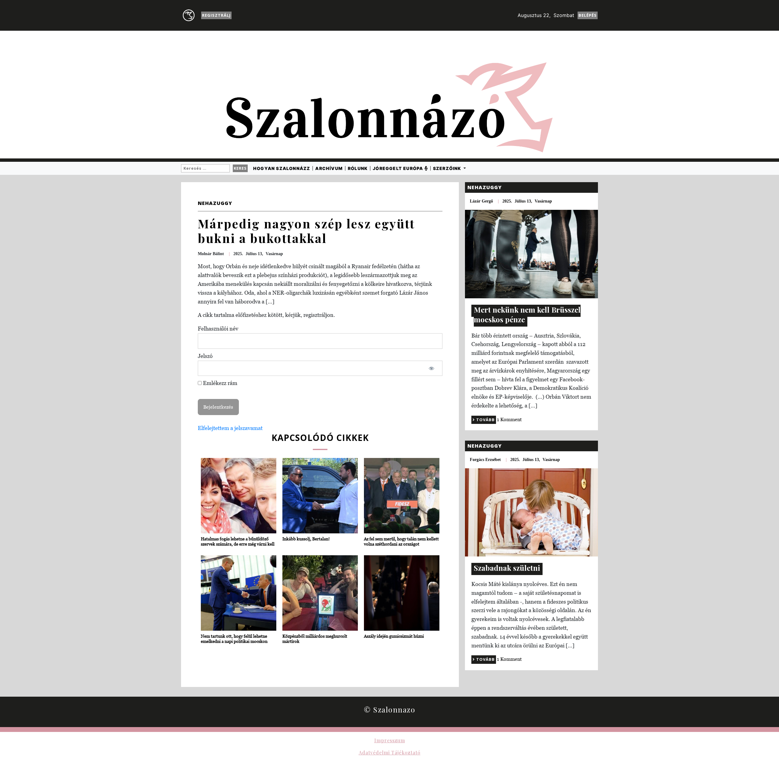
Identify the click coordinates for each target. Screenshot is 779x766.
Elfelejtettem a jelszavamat (230, 428)
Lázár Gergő (481, 201)
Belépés (587, 15)
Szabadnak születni (507, 568)
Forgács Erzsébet (485, 459)
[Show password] (431, 368)
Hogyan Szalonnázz (281, 168)
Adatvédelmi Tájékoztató (390, 752)
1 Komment (509, 419)
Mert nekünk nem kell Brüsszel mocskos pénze (527, 314)
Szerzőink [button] (448, 168)
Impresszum (389, 740)
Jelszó (205, 356)
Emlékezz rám (219, 383)
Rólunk (358, 168)
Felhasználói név (218, 328)
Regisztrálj (216, 15)
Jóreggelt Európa (398, 168)
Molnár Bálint (211, 253)
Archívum (329, 168)
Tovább (485, 419)
